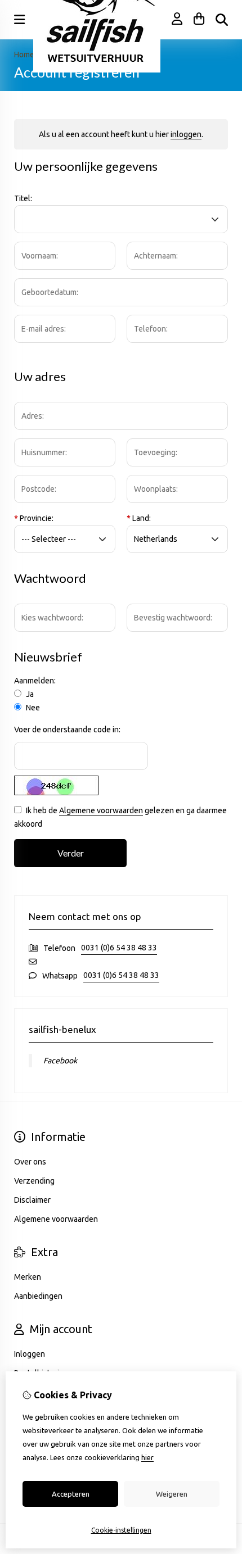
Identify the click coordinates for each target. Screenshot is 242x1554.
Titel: (23, 198)
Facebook (60, 1060)
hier (147, 1457)
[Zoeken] (222, 19)
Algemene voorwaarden (101, 810)
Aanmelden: (35, 680)
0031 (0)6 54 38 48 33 (119, 947)
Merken (27, 1276)
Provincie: (33, 518)
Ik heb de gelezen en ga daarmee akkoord (120, 817)
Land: (139, 518)
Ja (29, 694)
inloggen (186, 134)
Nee (32, 707)
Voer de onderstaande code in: (67, 729)
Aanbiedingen (38, 1296)
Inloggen (29, 1353)
